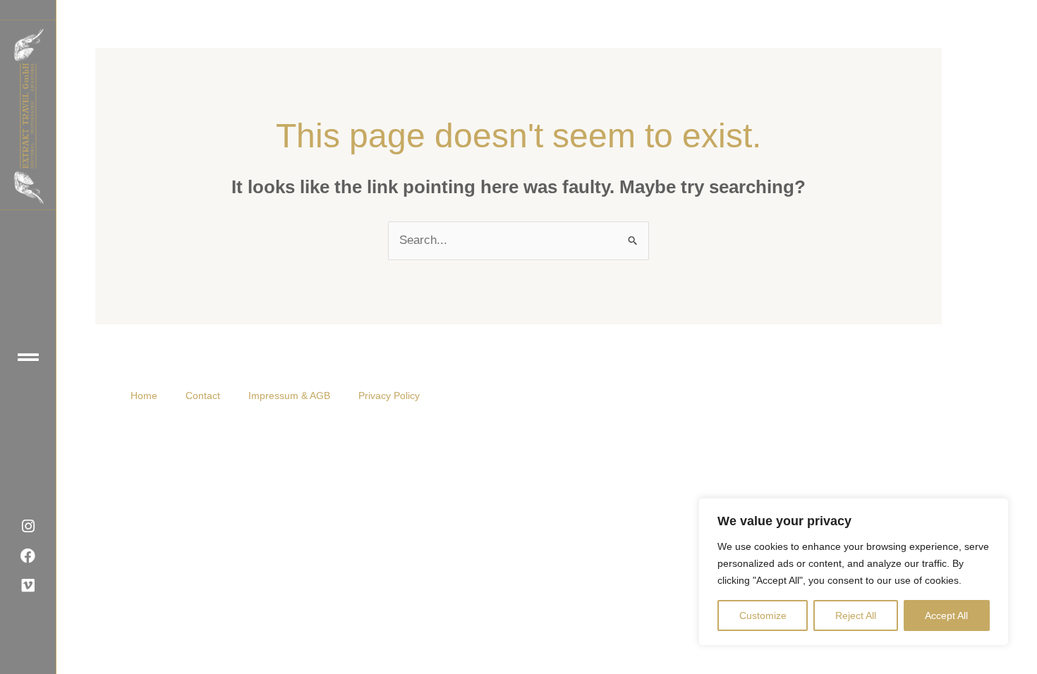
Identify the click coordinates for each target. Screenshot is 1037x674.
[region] (853, 572)
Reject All (855, 615)
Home (144, 395)
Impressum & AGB (289, 395)
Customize (763, 615)
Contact (203, 395)
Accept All (946, 615)
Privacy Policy (389, 395)
